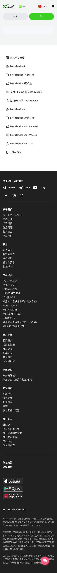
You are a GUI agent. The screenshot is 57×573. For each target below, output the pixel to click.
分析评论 (7, 394)
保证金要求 (9, 262)
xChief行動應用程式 (13, 326)
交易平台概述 (17, 57)
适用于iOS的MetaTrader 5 (24, 100)
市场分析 (7, 388)
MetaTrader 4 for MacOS (23, 134)
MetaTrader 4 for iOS (21, 143)
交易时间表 (9, 445)
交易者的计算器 (11, 410)
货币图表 (7, 402)
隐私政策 (7, 462)
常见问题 (7, 227)
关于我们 (7, 181)
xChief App (16, 152)
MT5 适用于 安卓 (11, 293)
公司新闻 (7, 223)
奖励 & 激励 (9, 344)
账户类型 (7, 250)
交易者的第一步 (11, 428)
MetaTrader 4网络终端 (22, 117)
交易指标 (7, 441)
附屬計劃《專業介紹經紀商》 (18, 379)
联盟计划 (7, 369)
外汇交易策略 (10, 437)
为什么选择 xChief (12, 215)
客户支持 (7, 334)
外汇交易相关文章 (12, 433)
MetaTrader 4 (17, 109)
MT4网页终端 (10, 309)
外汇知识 (7, 419)
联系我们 (7, 235)
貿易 (5, 244)
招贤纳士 (7, 231)
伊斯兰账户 (9, 254)
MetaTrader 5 (17, 66)
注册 (15, 16)
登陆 (41, 16)
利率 (5, 406)
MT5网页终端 (10, 289)
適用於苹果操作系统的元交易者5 (20, 301)
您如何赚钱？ (10, 375)
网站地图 (18, 181)
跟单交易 (7, 352)
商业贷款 (7, 348)
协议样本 (7, 266)
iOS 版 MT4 (9, 318)
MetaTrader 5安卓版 (21, 83)
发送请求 (7, 357)
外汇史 (6, 424)
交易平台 (7, 275)
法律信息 (7, 219)
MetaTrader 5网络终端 (22, 74)
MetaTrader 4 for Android (24, 126)
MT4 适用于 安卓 (11, 313)
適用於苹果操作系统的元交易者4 (20, 322)
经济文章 (7, 398)
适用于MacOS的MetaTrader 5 (26, 91)
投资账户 (7, 340)
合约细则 (7, 258)
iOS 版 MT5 (9, 297)
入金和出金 (9, 361)
